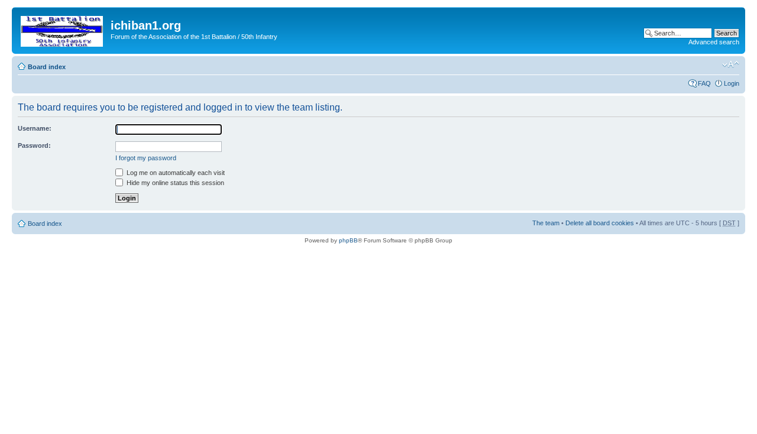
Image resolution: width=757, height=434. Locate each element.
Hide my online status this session (174, 182)
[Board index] (63, 29)
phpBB (348, 240)
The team (545, 222)
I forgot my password (145, 157)
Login (731, 83)
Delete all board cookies (599, 222)
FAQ (704, 83)
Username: (34, 128)
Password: (34, 145)
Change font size (730, 64)
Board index (47, 66)
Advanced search (713, 42)
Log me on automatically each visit (175, 172)
